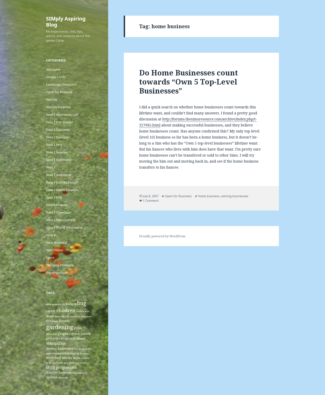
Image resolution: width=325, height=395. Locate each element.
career (51, 311)
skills (76, 358)
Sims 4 (50, 235)
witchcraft (63, 377)
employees (75, 316)
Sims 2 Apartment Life (62, 115)
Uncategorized (56, 273)
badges (71, 304)
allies (48, 304)
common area (82, 311)
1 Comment (151, 201)
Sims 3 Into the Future (62, 182)
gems (78, 328)
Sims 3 (50, 167)
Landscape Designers (61, 84)
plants (49, 353)
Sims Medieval (56, 243)
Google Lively (56, 77)
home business (208, 196)
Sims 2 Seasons (56, 152)
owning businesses (59, 348)
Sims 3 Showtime (58, 212)
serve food (53, 358)
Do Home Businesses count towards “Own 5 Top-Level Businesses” (188, 82)
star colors (80, 363)
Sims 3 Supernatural (60, 220)
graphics (64, 334)
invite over (68, 338)
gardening (59, 327)
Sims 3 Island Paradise (62, 190)
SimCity (51, 99)
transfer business (58, 372)
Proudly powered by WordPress (162, 236)
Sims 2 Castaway (58, 130)
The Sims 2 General (60, 265)
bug (81, 303)
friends (64, 321)
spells (49, 363)
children (65, 310)
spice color (57, 363)
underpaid (82, 372)
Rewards (84, 353)
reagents (57, 353)
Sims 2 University (58, 160)
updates (51, 377)
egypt (65, 316)
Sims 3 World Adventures (64, 227)
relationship (70, 353)
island (81, 338)
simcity (67, 358)
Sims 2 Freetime (57, 137)
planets (88, 349)
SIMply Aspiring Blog (66, 21)
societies (85, 358)
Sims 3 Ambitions (58, 175)
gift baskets (51, 334)
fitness (55, 321)
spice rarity (69, 363)
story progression (61, 367)
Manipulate (56, 343)
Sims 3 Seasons (56, 205)
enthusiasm (86, 316)
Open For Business (59, 92)
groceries (53, 338)
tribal (74, 372)
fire (48, 321)
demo (57, 316)
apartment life (58, 304)
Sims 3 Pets (54, 197)
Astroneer (53, 69)
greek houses (80, 334)
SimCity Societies (58, 107)
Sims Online (54, 250)
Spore (50, 258)
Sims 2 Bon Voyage (59, 122)
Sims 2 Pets (54, 145)
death (50, 316)
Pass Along (79, 349)
